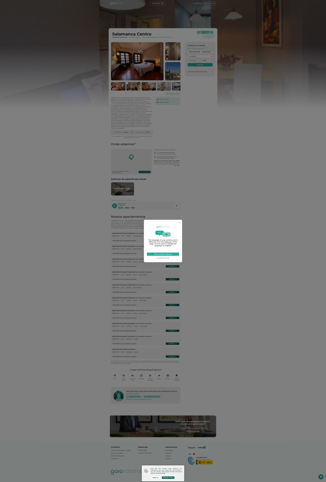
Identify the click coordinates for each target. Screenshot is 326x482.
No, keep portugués (163, 258)
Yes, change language (163, 254)
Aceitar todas (168, 477)
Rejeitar (155, 477)
